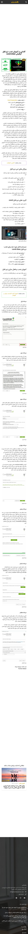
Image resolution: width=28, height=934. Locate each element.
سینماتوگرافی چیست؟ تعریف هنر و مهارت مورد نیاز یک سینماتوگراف (16, 773)
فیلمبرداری (15, 769)
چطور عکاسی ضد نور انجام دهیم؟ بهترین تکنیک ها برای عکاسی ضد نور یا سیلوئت (15, 916)
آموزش (23, 769)
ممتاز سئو (24, 933)
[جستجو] (26, 2)
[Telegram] (16, 898)
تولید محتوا (19, 769)
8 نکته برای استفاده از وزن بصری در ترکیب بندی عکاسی (14, 921)
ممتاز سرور (24, 929)
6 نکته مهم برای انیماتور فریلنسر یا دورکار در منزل (15, 912)
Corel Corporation (12, 100)
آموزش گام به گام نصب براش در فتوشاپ (10, 294)
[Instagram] (20, 898)
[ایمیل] (24, 898)
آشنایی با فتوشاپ (11, 163)
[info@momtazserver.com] (25, 892)
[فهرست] (2, 2)
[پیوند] (14, 2)
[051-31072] (25, 894)
